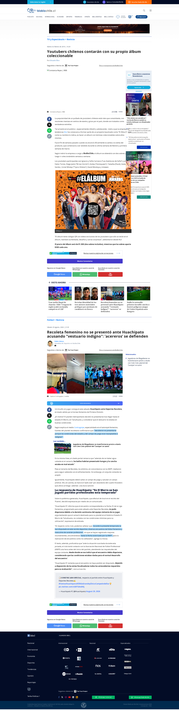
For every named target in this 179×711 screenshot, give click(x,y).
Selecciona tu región (37, 2)
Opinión (87, 17)
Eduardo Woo (55, 60)
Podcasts (30, 17)
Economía (60, 17)
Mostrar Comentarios (85, 261)
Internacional (50, 17)
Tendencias (78, 17)
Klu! (65, 132)
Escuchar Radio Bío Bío (139, 2)
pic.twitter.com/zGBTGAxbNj (71, 586)
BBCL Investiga (97, 17)
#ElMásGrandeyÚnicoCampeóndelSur (92, 583)
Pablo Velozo (59, 341)
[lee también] (63, 448)
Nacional (39, 17)
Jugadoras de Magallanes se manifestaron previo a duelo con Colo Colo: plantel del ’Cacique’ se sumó (97, 445)
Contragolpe (79, 427)
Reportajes (31, 682)
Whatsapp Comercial (104, 697)
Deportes (69, 17)
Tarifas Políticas (33, 696)
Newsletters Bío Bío (93, 2)
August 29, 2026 (93, 591)
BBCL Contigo (108, 17)
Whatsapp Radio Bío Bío (141, 697)
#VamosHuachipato (67, 583)
